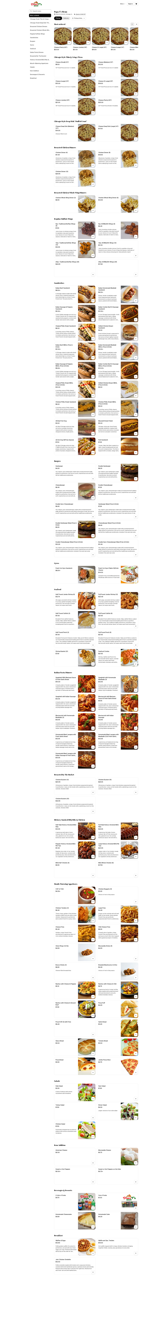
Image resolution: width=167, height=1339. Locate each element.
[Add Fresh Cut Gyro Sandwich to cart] (93, 580)
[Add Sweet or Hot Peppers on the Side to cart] (135, 1181)
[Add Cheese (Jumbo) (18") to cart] (88, 42)
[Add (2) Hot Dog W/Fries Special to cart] (93, 452)
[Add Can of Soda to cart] (135, 1208)
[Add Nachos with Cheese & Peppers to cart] (93, 996)
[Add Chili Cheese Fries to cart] (135, 939)
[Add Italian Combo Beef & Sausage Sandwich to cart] (135, 319)
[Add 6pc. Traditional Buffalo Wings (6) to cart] (93, 236)
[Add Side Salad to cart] (93, 1098)
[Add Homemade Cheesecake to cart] (93, 1227)
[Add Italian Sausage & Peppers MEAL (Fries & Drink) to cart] (93, 376)
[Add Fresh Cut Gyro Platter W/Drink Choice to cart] (135, 580)
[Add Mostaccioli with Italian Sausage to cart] (135, 728)
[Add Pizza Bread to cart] (93, 1072)
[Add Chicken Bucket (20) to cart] (93, 811)
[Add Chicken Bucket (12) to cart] (93, 792)
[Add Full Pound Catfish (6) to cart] (135, 626)
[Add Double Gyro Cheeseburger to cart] (93, 516)
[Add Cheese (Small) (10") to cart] (93, 74)
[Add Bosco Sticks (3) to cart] (93, 977)
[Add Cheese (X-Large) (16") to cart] (107, 42)
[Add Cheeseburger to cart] (93, 497)
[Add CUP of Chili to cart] (93, 901)
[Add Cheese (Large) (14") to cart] (126, 42)
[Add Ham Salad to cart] (135, 1098)
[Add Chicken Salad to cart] (93, 1136)
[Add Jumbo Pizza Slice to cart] (135, 1072)
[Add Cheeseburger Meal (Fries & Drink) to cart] (135, 535)
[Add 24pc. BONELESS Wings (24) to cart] (135, 274)
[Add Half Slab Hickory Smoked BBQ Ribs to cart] (93, 837)
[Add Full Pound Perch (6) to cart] (135, 645)
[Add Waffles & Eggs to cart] (93, 1253)
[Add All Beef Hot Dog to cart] (93, 433)
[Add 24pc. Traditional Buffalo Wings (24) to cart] (93, 274)
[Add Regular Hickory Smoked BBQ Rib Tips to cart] (93, 856)
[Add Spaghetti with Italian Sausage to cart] (93, 709)
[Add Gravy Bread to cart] (93, 1053)
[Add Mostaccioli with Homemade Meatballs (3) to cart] (93, 728)
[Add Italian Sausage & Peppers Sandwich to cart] (93, 319)
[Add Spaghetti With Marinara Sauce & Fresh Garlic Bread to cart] (93, 690)
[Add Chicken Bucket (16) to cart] (135, 792)
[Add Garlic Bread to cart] (135, 1034)
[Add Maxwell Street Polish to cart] (135, 433)
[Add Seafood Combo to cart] (135, 664)
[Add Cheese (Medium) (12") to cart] (135, 74)
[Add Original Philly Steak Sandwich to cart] (93, 338)
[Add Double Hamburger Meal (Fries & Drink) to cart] (93, 535)
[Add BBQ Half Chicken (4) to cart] (93, 875)
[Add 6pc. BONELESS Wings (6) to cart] (135, 236)
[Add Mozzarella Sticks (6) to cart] (135, 958)
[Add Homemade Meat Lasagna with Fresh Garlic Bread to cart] (93, 747)
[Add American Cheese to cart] (93, 1162)
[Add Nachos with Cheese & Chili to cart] (135, 996)
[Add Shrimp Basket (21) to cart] (93, 664)
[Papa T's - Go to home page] (36, 3)
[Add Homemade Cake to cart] (135, 1227)
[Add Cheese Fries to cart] (93, 939)
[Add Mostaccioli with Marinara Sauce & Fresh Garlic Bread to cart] (135, 709)
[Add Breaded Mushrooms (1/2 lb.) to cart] (135, 977)
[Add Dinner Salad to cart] (135, 1117)
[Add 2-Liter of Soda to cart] (93, 1208)
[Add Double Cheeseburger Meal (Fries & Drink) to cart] (93, 554)
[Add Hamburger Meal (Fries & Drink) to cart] (135, 516)
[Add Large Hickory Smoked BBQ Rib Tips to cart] (135, 856)
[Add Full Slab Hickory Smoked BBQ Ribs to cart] (135, 837)
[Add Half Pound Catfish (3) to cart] (93, 626)
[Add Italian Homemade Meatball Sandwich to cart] (135, 300)
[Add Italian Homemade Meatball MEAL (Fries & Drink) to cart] (135, 357)
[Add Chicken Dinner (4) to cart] (93, 165)
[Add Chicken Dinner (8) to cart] (135, 165)
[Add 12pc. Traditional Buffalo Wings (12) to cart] (93, 255)
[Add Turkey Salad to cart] (93, 1117)
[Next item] (136, 24)
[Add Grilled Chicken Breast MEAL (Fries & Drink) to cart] (135, 395)
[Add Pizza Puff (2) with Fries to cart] (93, 1034)
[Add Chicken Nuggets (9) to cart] (135, 901)
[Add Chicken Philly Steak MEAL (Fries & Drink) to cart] (135, 414)
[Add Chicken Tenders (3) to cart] (93, 920)
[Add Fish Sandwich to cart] (135, 452)
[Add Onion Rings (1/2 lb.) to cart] (93, 958)
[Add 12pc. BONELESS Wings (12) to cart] (135, 255)
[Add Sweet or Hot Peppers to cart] (93, 1181)
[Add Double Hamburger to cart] (135, 478)
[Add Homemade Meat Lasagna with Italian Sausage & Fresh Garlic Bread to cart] (93, 766)
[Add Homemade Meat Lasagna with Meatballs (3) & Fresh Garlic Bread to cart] (135, 747)
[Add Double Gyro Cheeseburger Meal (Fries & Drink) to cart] (135, 554)
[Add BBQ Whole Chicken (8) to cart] (135, 875)
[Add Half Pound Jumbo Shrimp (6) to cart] (93, 607)
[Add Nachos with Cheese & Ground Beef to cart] (93, 1015)
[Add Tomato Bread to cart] (135, 1053)
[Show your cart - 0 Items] (136, 4)
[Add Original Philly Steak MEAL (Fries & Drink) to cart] (93, 395)
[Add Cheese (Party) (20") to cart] (69, 42)
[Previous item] (132, 24)
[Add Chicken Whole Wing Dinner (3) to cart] (93, 210)
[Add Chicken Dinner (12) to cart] (93, 184)
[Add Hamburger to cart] (93, 478)
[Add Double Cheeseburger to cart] (135, 497)
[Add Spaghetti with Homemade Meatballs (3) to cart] (135, 690)
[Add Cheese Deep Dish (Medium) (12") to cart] (93, 139)
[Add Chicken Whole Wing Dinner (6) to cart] (135, 210)
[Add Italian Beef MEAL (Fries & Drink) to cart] (93, 357)
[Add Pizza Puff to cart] (135, 1015)
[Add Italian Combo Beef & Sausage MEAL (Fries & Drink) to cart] (135, 376)
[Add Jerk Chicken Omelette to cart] (93, 1272)
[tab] (58, 18)
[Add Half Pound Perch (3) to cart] (93, 645)
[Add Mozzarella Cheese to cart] (135, 1162)
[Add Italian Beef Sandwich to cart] (93, 300)
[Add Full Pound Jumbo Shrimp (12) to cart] (135, 607)
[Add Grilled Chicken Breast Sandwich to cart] (135, 338)
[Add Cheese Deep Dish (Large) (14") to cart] (135, 139)
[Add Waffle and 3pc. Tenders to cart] (135, 1253)
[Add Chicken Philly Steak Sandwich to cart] (93, 414)
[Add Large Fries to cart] (135, 920)
